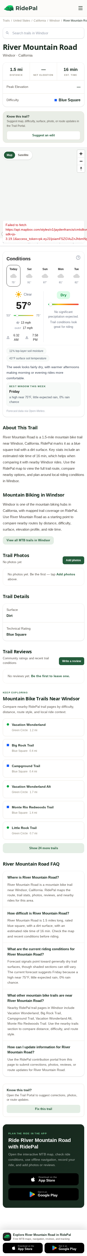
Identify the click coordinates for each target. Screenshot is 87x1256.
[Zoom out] (81, 161)
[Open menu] (80, 8)
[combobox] (43, 32)
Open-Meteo (37, 411)
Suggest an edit (43, 135)
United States (21, 20)
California (40, 20)
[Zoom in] (81, 153)
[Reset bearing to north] (81, 168)
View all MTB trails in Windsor (28, 540)
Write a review (71, 661)
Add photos (73, 560)
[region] (43, 193)
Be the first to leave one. (50, 676)
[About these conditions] (78, 257)
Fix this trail (43, 1109)
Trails (6, 20)
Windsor (54, 20)
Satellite (23, 155)
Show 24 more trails (43, 848)
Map (9, 155)
